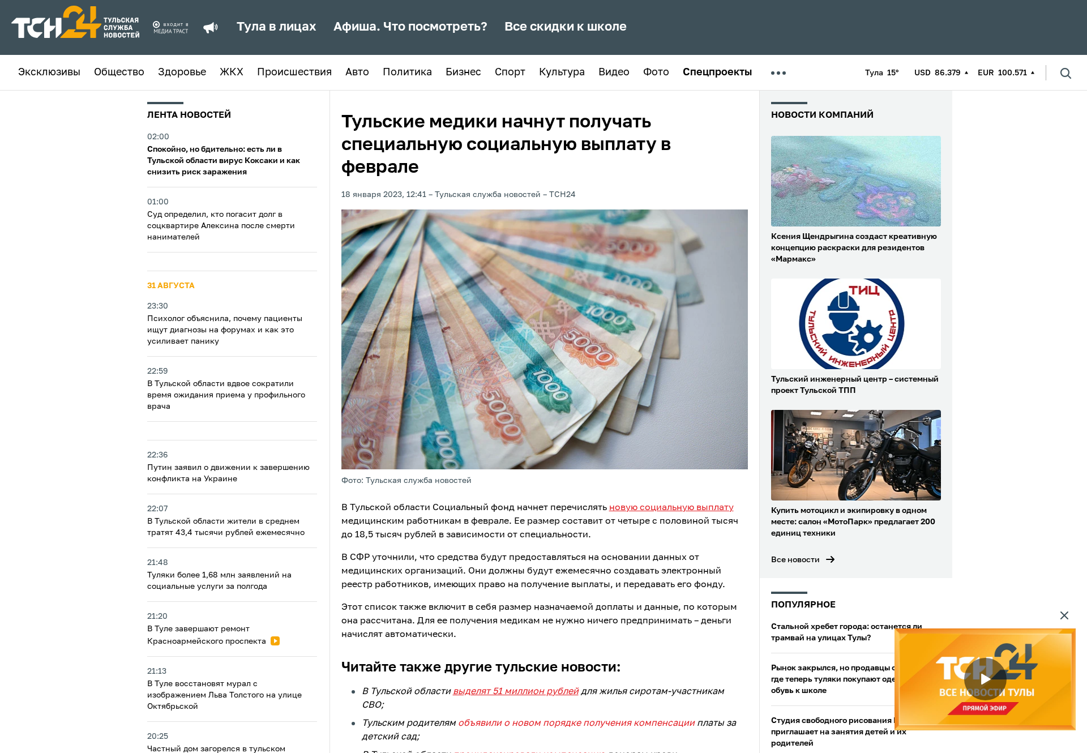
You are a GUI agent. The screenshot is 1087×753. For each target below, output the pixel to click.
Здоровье (182, 72)
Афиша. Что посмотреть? (410, 27)
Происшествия (294, 72)
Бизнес (463, 72)
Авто (357, 72)
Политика (407, 72)
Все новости (795, 560)
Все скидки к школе (565, 27)
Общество (119, 72)
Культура (562, 72)
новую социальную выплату (671, 507)
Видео (614, 72)
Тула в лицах (276, 27)
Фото (656, 72)
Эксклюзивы (49, 72)
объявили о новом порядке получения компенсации (576, 723)
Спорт (510, 72)
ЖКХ (231, 72)
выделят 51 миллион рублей (516, 691)
